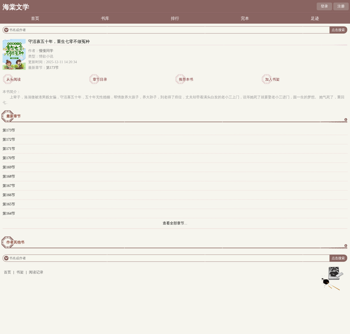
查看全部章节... (175, 223)
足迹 (315, 18)
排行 (175, 18)
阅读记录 (36, 272)
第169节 (9, 167)
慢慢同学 (46, 51)
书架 (20, 272)
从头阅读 (13, 79)
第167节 (9, 186)
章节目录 (100, 79)
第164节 (9, 213)
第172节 (9, 139)
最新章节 (13, 116)
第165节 (9, 204)
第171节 (9, 149)
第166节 (9, 195)
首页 (35, 18)
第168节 (9, 176)
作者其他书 (15, 242)
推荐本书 (186, 79)
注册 (341, 6)
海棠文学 (16, 7)
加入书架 (272, 79)
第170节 (9, 158)
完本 (245, 18)
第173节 (52, 68)
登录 (324, 6)
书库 (105, 18)
